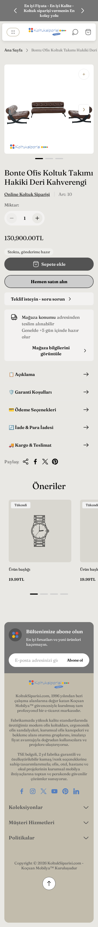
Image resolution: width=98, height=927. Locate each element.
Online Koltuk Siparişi (27, 194)
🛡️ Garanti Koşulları (30, 392)
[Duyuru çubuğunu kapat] (90, 10)
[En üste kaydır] (49, 883)
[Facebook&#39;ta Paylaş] (35, 461)
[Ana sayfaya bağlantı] (49, 685)
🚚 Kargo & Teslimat (30, 445)
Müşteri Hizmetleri (31, 822)
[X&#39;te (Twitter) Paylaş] (45, 461)
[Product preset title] (40, 531)
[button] (39, 158)
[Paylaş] (25, 461)
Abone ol (75, 660)
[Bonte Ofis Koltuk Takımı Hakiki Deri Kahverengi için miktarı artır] (37, 218)
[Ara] (75, 32)
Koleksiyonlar (26, 807)
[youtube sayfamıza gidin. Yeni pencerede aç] (54, 791)
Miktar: (11, 205)
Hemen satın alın (49, 281)
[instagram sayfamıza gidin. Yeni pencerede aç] (32, 791)
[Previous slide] (15, 10)
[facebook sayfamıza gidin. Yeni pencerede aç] (22, 791)
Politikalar (22, 838)
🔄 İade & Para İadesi (31, 427)
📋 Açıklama (22, 374)
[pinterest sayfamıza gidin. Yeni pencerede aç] (65, 791)
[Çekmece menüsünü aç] (13, 32)
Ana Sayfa (13, 50)
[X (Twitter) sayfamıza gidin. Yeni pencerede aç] (43, 791)
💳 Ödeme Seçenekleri (32, 409)
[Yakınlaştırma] (83, 74)
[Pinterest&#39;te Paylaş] (55, 461)
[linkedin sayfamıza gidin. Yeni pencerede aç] (76, 791)
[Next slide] (82, 10)
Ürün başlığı (19, 569)
